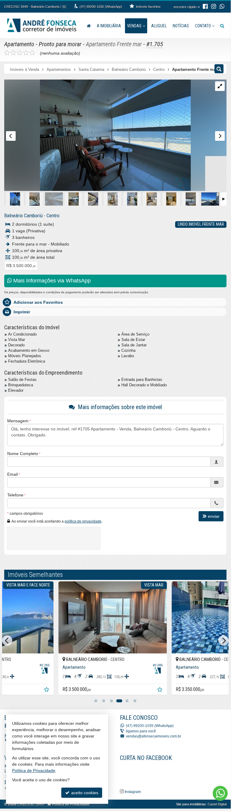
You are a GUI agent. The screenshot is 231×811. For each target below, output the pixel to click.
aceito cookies (84, 792)
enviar (214, 516)
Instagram (132, 792)
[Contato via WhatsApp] (220, 793)
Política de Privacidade (71, 804)
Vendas (134, 25)
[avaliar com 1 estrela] (7, 53)
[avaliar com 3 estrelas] (20, 53)
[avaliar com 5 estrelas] (32, 53)
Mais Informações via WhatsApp (51, 281)
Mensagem (18, 420)
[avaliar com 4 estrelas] (26, 53)
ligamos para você (141, 731)
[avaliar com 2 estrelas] (13, 53)
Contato (203, 25)
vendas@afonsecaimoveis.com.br (153, 736)
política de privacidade (83, 521)
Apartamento (19, 44)
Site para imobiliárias (191, 804)
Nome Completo (22, 453)
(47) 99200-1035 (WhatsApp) (101, 6)
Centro (53, 216)
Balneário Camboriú (23, 216)
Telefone (15, 495)
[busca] (222, 25)
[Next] (223, 640)
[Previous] (7, 640)
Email (12, 474)
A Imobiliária (109, 25)
